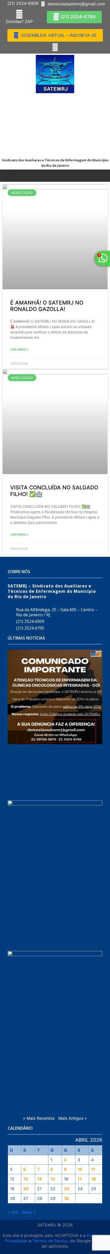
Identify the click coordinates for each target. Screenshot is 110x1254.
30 (66, 1198)
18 (93, 1178)
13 (25, 1178)
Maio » (29, 1212)
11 (93, 1169)
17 (80, 1178)
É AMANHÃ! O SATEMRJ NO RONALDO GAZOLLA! (46, 305)
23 (66, 1188)
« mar (13, 1212)
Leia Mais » (19, 349)
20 (26, 1188)
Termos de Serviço (50, 1240)
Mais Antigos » (72, 1118)
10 (80, 1169)
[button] (21, 3)
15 (52, 1178)
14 (39, 1178)
